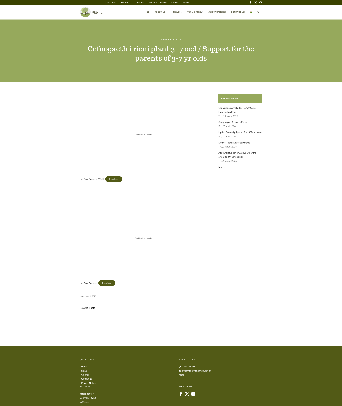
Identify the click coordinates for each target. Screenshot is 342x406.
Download (113, 179)
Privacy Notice (88, 383)
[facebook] (251, 2)
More (181, 374)
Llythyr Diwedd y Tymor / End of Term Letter (240, 132)
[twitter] (255, 2)
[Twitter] (187, 394)
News (84, 370)
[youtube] (260, 2)
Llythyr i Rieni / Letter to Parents (234, 142)
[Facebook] (181, 394)
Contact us (86, 378)
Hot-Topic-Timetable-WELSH (92, 179)
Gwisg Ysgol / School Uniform (232, 122)
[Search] (258, 12)
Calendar (85, 374)
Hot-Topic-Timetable (88, 283)
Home (84, 366)
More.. (221, 167)
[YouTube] (193, 394)
